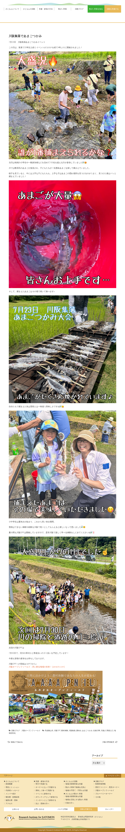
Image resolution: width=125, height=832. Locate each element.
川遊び (103, 730)
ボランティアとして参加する (47, 797)
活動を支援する (113, 9)
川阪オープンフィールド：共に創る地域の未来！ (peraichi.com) (37, 667)
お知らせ (15, 809)
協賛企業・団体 (12, 800)
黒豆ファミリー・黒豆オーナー (107, 787)
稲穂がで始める (17, 742)
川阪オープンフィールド (31, 730)
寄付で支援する (41, 784)
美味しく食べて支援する (45, 790)
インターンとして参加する (46, 800)
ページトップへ (114, 776)
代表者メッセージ (12, 790)
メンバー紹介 (11, 794)
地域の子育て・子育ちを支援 (76, 790)
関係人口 (110, 730)
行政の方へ (69, 803)
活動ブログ (79, 9)
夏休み (78, 730)
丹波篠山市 (49, 730)
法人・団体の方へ (42, 803)
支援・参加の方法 (46, 9)
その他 (97, 797)
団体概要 (9, 784)
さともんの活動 (29, 9)
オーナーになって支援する (46, 787)
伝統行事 (96, 730)
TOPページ (8, 776)
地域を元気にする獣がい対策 (76, 800)
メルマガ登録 (62, 809)
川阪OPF (57, 730)
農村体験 (64, 730)
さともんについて (12, 9)
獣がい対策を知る (96, 9)
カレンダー (109, 809)
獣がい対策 (62, 9)
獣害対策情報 (100, 784)
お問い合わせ (39, 809)
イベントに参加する (43, 794)
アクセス (9, 803)
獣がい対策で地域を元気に (75, 787)
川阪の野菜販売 (108, 742)
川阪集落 (72, 730)
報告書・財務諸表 (12, 797)
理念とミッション (12, 787)
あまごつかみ (87, 730)
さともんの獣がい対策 (74, 794)
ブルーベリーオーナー (103, 794)
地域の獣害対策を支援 (74, 784)
